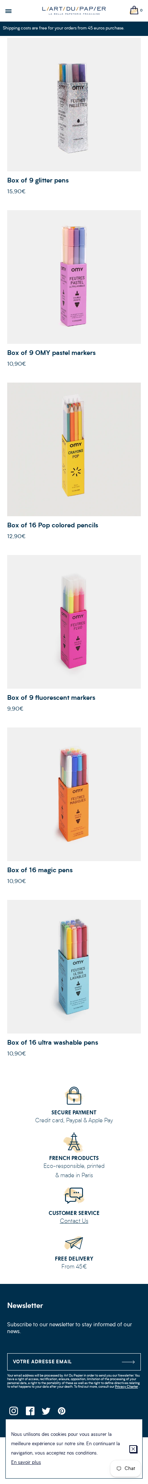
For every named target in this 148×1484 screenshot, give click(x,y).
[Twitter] (46, 1413)
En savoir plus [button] (26, 1462)
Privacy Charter (126, 1386)
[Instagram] (13, 1413)
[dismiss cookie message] (133, 1449)
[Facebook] (29, 1413)
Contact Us (74, 1221)
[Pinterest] (62, 1413)
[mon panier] (134, 10)
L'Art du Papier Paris (74, 11)
